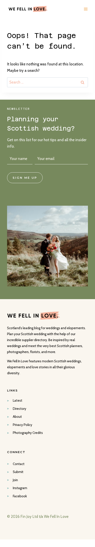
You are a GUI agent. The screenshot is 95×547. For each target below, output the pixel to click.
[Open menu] (86, 9)
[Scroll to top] (91, 470)
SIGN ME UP (25, 177)
